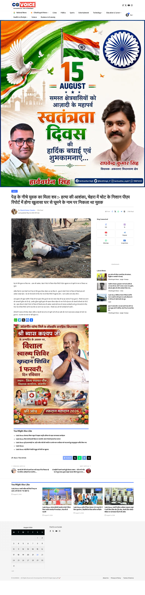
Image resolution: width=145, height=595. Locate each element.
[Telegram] (125, 287)
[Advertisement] (115, 308)
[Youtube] (106, 287)
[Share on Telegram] (121, 265)
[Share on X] (115, 265)
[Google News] (125, 295)
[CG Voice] (23, 5)
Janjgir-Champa (124, 333)
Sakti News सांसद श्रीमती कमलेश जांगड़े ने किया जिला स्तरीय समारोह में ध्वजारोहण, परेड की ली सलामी (56, 563)
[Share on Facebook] (112, 265)
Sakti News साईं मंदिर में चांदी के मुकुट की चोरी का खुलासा (32, 503)
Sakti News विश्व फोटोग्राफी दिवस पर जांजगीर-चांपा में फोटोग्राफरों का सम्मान (38, 493)
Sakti (14, 245)
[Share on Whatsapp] (118, 265)
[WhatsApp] (106, 295)
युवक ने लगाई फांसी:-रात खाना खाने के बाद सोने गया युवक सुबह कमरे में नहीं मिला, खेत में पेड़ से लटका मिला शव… (121, 362)
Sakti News (20, 500)
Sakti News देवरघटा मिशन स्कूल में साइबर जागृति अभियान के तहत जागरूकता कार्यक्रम (40, 489)
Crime (121, 344)
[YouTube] (128, 5)
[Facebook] (123, 5)
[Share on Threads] (124, 265)
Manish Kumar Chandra (27, 264)
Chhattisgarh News (113, 333)
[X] (125, 5)
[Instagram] (131, 5)
